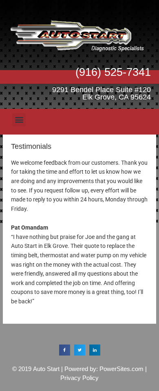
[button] (19, 119)
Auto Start (46, 368)
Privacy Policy (79, 377)
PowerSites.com (121, 368)
